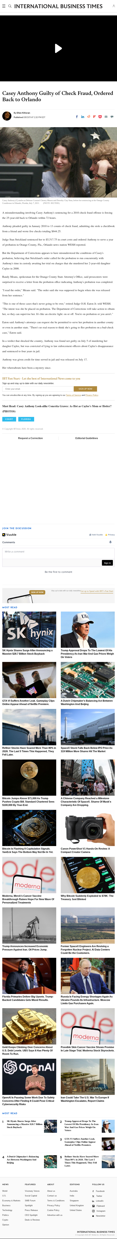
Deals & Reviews (32, 1220)
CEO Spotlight (31, 1215)
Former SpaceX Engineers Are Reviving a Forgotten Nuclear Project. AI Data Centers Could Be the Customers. (85, 949)
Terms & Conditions (56, 1200)
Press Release (31, 1210)
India (72, 1196)
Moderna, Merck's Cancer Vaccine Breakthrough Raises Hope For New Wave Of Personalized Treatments (28, 899)
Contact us (52, 1196)
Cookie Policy (53, 1210)
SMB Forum (30, 1200)
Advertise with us (54, 1215)
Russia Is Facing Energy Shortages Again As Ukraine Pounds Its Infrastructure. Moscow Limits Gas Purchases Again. (87, 1000)
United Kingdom (77, 1205)
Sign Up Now (37, 592)
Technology (7, 1210)
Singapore (74, 1200)
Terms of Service (73, 395)
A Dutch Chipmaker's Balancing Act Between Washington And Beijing (23, 1159)
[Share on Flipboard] (94, 116)
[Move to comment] (112, 116)
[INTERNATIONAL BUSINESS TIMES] (58, 6)
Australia (74, 1191)
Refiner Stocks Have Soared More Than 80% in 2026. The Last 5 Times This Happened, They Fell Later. (29, 751)
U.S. (4, 1196)
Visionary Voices (32, 1191)
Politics (5, 1215)
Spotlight (29, 1205)
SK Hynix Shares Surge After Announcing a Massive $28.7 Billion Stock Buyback (24, 1124)
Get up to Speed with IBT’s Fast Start (97, 591)
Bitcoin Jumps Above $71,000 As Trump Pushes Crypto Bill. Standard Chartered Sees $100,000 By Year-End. (28, 801)
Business (6, 1205)
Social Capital (31, 1196)
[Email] (106, 116)
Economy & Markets (11, 1200)
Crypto (5, 1220)
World (4, 1191)
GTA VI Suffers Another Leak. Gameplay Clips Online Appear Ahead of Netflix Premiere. (80, 1142)
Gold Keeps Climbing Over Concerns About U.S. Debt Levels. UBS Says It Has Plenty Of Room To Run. (27, 1050)
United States (76, 1210)
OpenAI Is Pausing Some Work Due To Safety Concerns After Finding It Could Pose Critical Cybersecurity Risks (28, 1101)
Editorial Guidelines (86, 438)
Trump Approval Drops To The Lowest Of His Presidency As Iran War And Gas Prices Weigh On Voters (87, 653)
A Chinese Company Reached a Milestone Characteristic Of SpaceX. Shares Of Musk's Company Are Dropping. (86, 801)
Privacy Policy (91, 395)
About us (51, 1191)
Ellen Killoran (23, 112)
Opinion (5, 1225)
